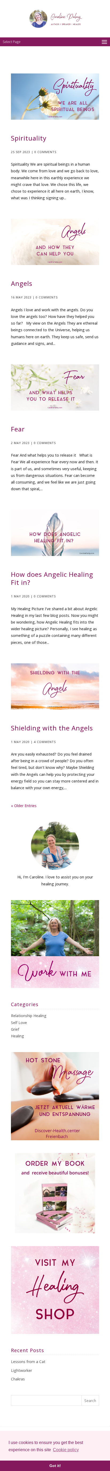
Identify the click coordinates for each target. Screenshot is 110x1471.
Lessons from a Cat (28, 1361)
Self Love (19, 1022)
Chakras (18, 1379)
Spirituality (28, 138)
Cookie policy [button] (66, 1449)
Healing (17, 1035)
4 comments (45, 742)
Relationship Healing (28, 1015)
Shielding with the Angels (52, 727)
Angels (21, 283)
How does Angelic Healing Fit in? (52, 578)
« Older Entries (24, 805)
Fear (18, 429)
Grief (15, 1029)
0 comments (45, 152)
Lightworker (21, 1370)
